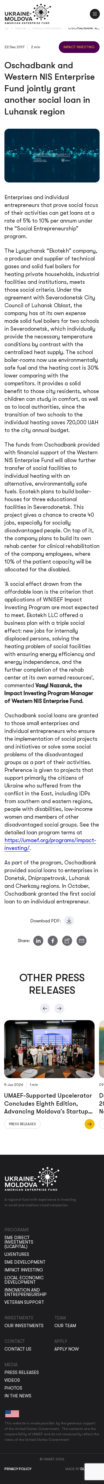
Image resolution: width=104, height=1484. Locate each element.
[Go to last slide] (45, 1008)
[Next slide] (59, 1008)
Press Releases (47, 28)
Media (20, 28)
